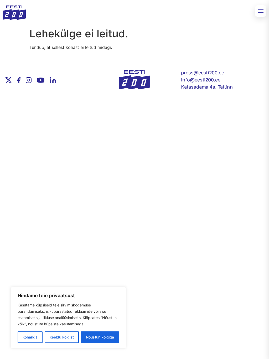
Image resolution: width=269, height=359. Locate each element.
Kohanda (30, 337)
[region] (68, 317)
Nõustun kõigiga (100, 337)
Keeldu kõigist (62, 337)
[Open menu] (260, 11)
